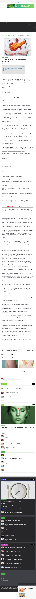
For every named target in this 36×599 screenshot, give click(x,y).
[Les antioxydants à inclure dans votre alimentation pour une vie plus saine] (2, 393)
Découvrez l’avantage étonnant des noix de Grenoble (12, 520)
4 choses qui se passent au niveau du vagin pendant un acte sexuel (15, 547)
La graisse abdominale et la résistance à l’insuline (12, 462)
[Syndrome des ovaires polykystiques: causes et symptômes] (2, 564)
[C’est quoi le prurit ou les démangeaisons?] (2, 528)
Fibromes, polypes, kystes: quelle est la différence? (13, 555)
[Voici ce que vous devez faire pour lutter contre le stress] (2, 444)
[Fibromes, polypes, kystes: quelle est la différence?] (2, 556)
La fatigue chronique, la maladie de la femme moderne (13, 559)
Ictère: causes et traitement (29, 588)
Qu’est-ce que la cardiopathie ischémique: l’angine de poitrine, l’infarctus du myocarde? (18, 524)
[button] (14, 22)
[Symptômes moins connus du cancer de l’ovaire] (2, 552)
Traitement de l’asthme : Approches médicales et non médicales (30, 371)
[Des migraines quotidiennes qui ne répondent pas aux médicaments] (2, 466)
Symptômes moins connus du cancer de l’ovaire (12, 551)
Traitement (5, 70)
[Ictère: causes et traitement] (22, 588)
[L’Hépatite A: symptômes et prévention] (22, 593)
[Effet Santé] (2, 27)
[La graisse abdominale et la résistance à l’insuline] (2, 462)
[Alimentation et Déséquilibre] (2, 455)
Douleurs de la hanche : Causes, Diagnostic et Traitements (13, 458)
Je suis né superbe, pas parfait (9, 535)
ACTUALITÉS (5, 22)
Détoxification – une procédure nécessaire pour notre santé (13, 512)
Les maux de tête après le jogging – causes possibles (12, 469)
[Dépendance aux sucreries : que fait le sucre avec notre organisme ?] (2, 509)
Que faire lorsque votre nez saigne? (9, 447)
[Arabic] (3, 378)
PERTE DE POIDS (19, 24)
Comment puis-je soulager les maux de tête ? (11, 388)
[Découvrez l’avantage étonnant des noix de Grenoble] (2, 521)
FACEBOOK (2, 576)
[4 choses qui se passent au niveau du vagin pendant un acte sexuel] (2, 548)
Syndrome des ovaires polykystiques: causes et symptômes (14, 563)
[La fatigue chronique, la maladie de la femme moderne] (2, 560)
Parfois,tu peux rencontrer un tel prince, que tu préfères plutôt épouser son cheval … (17, 531)
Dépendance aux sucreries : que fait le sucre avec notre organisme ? (15, 508)
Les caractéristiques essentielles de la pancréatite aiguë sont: (13, 68)
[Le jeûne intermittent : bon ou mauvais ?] (18, 490)
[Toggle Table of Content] (23, 66)
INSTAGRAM (2, 578)
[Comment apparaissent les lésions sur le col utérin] (2, 568)
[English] (1, 378)
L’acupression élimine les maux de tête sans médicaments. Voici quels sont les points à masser (17, 428)
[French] (2, 378)
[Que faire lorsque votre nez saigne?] (2, 448)
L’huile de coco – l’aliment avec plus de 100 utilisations (12, 436)
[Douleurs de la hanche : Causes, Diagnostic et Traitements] (2, 459)
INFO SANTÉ (27, 22)
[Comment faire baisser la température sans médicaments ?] (2, 397)
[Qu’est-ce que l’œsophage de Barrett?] (2, 540)
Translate (8, 381)
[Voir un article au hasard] (34, 27)
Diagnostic (5, 69)
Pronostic (5, 71)
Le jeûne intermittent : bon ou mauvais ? (11, 501)
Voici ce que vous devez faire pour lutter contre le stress (12, 443)
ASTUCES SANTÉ (3, 425)
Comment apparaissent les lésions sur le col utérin (13, 567)
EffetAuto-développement (4, 580)
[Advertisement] (18, 15)
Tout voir (33, 383)
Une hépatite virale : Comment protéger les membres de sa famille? (14, 439)
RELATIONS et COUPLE (7, 24)
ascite (30, 203)
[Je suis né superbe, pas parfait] (2, 536)
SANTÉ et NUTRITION (19, 22)
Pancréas (3, 63)
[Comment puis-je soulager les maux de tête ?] (2, 388)
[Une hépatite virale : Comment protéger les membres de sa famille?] (2, 440)
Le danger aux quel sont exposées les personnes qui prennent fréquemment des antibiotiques (9, 351)
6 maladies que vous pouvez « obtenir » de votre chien (25, 350)
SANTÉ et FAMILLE (11, 22)
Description (5, 67)
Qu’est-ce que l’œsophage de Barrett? (10, 539)
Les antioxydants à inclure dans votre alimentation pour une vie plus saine (16, 392)
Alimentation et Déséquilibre (9, 454)
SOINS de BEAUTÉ (27, 24)
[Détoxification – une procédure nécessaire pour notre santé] (2, 513)
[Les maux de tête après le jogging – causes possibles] (2, 470)
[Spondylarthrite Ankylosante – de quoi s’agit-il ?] (14, 360)
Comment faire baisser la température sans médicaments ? (13, 396)
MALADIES (13, 24)
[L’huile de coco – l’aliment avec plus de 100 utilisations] (2, 436)
